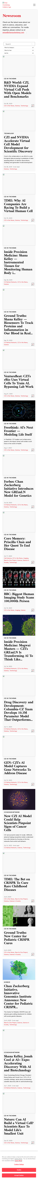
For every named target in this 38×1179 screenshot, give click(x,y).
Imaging (25, 558)
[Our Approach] (8, 5)
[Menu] (34, 5)
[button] (19, 47)
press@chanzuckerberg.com (13, 32)
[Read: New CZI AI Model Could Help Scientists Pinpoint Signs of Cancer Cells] (19, 819)
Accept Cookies (19, 1175)
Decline (19, 1170)
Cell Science (8, 558)
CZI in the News (9, 106)
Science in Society (15, 901)
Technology (24, 106)
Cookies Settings (19, 1164)
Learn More (18, 1160)
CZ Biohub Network (10, 282)
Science (17, 106)
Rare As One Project (10, 560)
